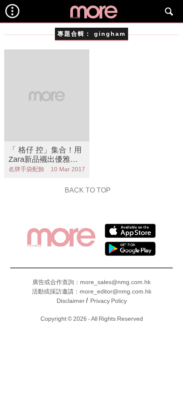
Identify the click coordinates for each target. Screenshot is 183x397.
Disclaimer (71, 300)
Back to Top (88, 190)
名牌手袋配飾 (26, 169)
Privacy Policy (108, 300)
